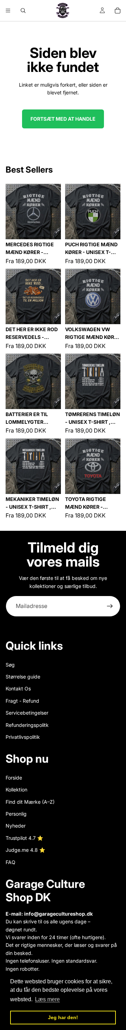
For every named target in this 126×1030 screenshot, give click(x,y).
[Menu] (8, 10)
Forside (14, 778)
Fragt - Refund (22, 701)
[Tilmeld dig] (110, 606)
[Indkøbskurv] (117, 10)
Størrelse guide (23, 677)
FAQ (10, 862)
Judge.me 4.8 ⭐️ (25, 850)
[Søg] (23, 10)
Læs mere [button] (47, 999)
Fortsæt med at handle (63, 119)
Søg (10, 665)
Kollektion (16, 789)
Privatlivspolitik (23, 737)
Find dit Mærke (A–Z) (30, 802)
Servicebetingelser (27, 713)
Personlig (16, 814)
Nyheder (16, 826)
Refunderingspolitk (27, 725)
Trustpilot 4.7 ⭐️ (24, 838)
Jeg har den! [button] (63, 1017)
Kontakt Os (18, 688)
